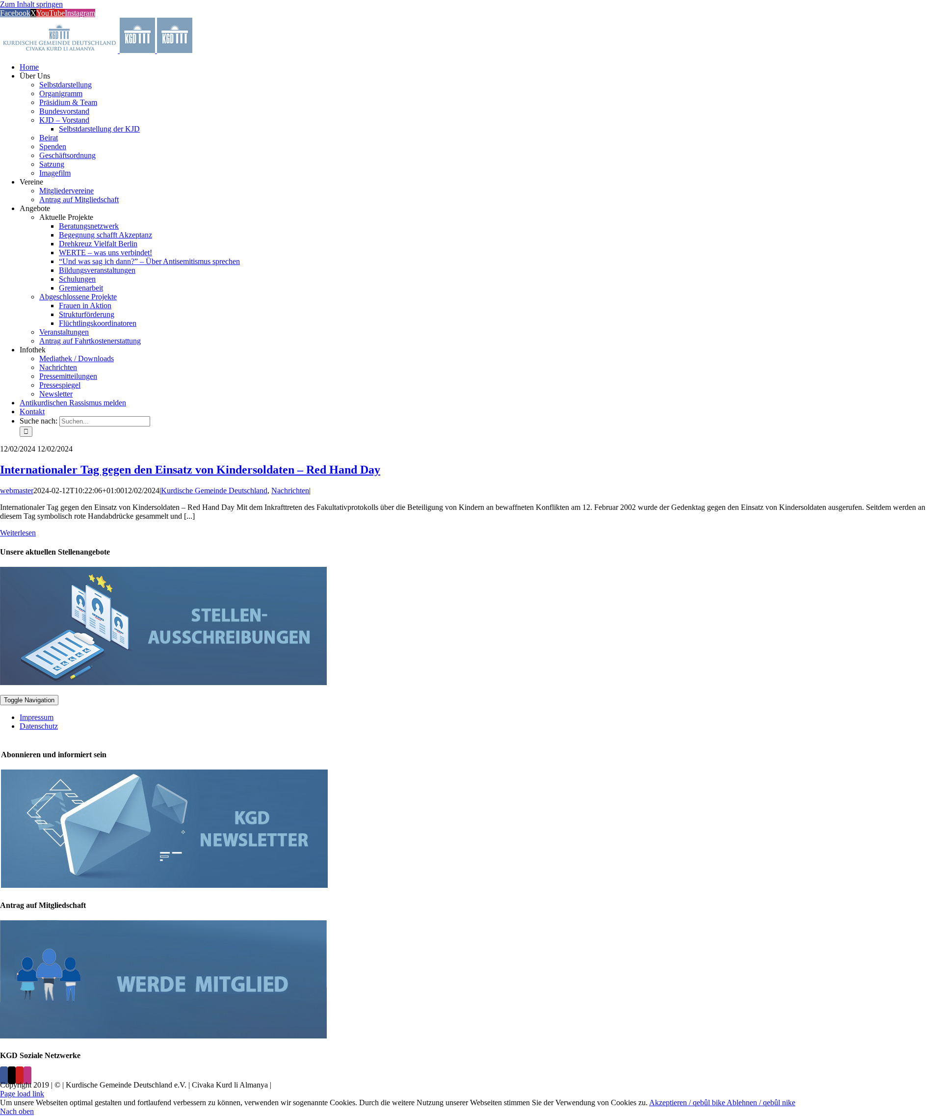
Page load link (22, 1093)
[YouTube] (20, 1075)
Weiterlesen (18, 533)
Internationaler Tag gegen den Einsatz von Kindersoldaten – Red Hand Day (190, 469)
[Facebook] (4, 1075)
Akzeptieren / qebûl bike (688, 1102)
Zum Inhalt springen (31, 4)
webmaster (16, 490)
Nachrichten (290, 490)
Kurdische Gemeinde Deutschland (214, 490)
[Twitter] (12, 1075)
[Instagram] (27, 1075)
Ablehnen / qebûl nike (761, 1102)
